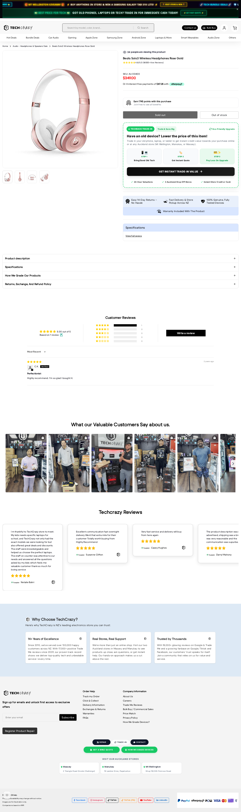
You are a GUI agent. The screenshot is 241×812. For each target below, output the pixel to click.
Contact (141, 742)
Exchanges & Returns (94, 709)
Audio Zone (214, 37)
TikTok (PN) (129, 800)
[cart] (235, 28)
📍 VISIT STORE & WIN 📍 (136, 4)
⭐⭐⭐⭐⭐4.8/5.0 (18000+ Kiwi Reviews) (143, 62)
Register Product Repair (20, 731)
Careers (127, 700)
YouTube (147, 800)
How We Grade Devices (140, 750)
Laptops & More (163, 37)
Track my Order (91, 696)
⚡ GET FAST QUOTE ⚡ (193, 13)
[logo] (17, 27)
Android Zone (139, 37)
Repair (103, 742)
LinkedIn (163, 800)
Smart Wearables (190, 37)
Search (144, 27)
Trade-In (121, 742)
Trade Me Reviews (132, 704)
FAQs (85, 717)
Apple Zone (92, 37)
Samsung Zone (114, 37)
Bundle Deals (32, 37)
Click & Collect (91, 700)
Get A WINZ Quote (103, 750)
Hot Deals (12, 37)
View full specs (134, 235)
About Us (128, 696)
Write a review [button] (186, 333)
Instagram (98, 800)
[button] (102, 325)
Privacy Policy (130, 717)
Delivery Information (94, 704)
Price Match (129, 713)
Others (232, 37)
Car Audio (54, 37)
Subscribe (68, 717)
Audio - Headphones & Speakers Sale (30, 46)
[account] (224, 28)
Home (5, 46)
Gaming (72, 37)
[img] (34, 361)
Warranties (88, 713)
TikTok (113, 800)
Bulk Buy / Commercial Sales (138, 709)
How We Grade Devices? (136, 722)
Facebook (80, 800)
